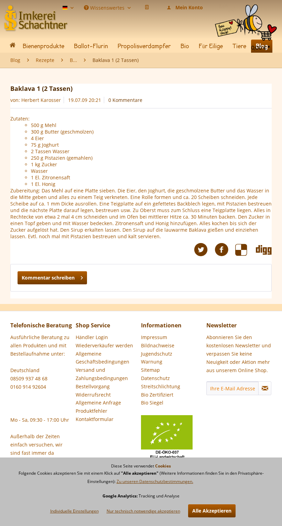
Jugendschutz (156, 353)
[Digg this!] (264, 250)
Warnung (151, 361)
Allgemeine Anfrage (98, 402)
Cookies (163, 466)
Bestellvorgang (93, 386)
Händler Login (92, 337)
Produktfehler (91, 411)
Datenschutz (155, 378)
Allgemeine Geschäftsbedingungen (102, 357)
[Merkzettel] (147, 7)
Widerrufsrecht (93, 394)
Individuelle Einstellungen (74, 511)
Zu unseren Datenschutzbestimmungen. (155, 481)
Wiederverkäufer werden (104, 345)
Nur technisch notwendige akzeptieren (143, 511)
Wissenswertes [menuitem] (107, 7)
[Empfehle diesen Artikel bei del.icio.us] (245, 250)
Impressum (154, 337)
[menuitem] (246, 10)
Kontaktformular (94, 419)
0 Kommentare (125, 100)
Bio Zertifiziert (157, 394)
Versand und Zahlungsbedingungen (102, 374)
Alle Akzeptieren (211, 510)
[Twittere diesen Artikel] (204, 250)
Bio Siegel (152, 402)
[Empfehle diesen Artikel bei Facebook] (225, 250)
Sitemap (150, 370)
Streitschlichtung (160, 386)
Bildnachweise (157, 345)
